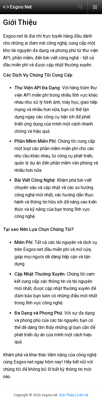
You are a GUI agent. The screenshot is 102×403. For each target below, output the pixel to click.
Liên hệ (82, 395)
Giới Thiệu (67, 395)
